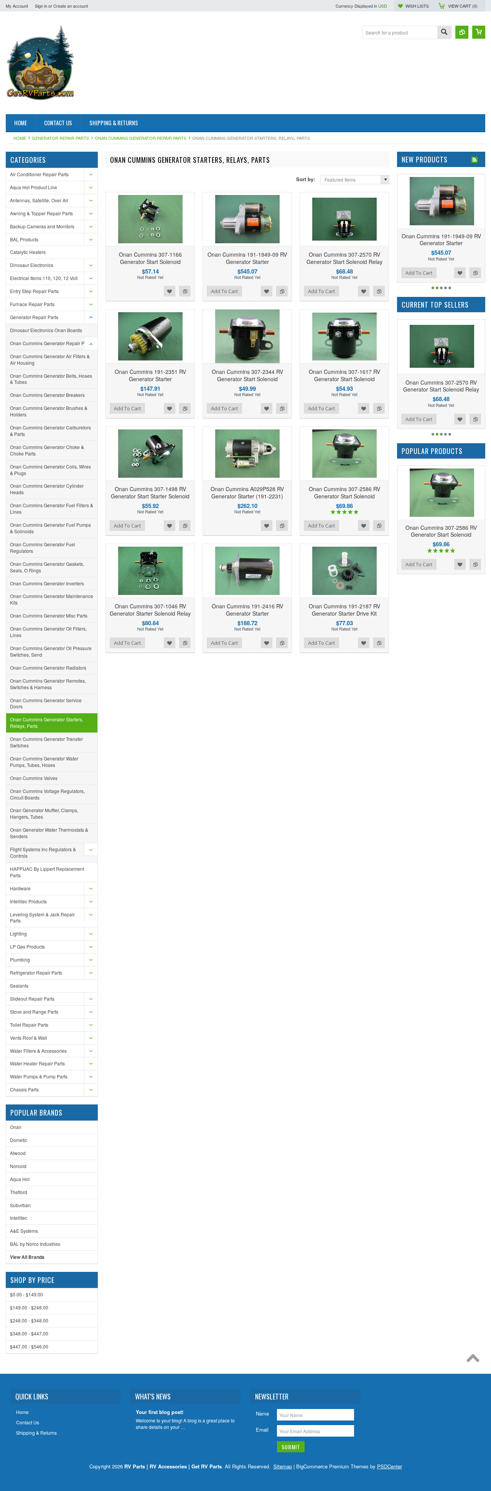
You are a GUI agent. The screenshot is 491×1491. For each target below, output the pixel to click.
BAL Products (24, 239)
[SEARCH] (444, 32)
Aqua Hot (20, 1179)
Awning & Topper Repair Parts (41, 213)
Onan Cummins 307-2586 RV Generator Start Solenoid (344, 492)
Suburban (20, 1205)
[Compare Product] (461, 32)
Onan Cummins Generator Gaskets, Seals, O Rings (47, 566)
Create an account (70, 6)
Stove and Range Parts (34, 1011)
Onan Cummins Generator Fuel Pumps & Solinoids (50, 527)
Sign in (41, 6)
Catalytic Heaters (28, 252)
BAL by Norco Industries (35, 1243)
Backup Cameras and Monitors (42, 226)
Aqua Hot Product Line (33, 187)
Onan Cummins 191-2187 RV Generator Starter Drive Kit (344, 609)
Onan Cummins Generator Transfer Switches (46, 742)
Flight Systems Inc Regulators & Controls (43, 852)
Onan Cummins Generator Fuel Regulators (42, 547)
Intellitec (18, 1217)
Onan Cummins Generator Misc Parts (48, 615)
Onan (15, 1127)
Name (262, 1413)
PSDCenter (389, 1466)
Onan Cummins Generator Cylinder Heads (47, 488)
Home (19, 138)
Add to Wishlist (169, 291)
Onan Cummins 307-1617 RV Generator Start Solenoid (344, 375)
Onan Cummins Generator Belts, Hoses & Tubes (51, 378)
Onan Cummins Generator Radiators (48, 667)
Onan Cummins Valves (34, 778)
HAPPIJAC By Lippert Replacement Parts (47, 871)
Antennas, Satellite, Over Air (39, 200)
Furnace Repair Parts (32, 304)
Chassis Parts (24, 1089)
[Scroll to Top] (474, 1360)
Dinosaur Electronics (31, 265)
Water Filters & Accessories (38, 1050)
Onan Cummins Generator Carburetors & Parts (50, 430)
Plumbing (20, 959)
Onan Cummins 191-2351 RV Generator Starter (150, 375)
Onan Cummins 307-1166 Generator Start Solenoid (150, 258)
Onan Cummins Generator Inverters (47, 583)
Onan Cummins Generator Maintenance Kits (51, 599)
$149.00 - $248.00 (29, 1307)
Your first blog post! (159, 1412)
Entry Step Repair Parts (34, 291)
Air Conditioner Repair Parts (39, 174)
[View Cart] (478, 32)
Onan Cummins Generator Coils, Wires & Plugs (50, 469)
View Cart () (463, 6)
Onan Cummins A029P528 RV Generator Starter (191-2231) (247, 492)
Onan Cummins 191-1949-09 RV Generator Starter (247, 258)
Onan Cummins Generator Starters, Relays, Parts (46, 722)
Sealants (19, 985)
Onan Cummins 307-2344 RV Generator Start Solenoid (247, 375)
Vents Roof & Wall (28, 1037)
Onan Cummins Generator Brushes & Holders (48, 411)
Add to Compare (185, 291)
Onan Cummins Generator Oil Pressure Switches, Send (51, 651)
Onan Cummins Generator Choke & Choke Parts (47, 450)
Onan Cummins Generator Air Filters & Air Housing (50, 359)
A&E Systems (24, 1230)
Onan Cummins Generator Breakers (47, 395)
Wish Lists (417, 6)
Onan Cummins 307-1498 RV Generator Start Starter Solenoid (150, 492)
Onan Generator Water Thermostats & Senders (49, 832)
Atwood (18, 1153)
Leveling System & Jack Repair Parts (42, 917)
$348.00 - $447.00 (29, 1333)
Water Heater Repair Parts (37, 1063)
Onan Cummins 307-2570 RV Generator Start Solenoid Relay (344, 258)
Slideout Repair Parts (32, 998)
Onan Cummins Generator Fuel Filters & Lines (51, 508)
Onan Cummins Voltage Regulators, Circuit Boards (47, 794)
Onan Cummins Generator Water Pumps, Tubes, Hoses (44, 761)
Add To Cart (224, 291)
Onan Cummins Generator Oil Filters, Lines (48, 631)
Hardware (20, 888)
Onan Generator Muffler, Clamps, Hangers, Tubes (44, 813)
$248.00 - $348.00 (29, 1320)
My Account (17, 6)
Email (262, 1429)
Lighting (18, 933)
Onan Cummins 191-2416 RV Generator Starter (247, 609)
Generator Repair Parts (60, 138)
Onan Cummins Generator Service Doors (46, 703)
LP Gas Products (27, 946)
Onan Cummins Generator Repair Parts (140, 138)
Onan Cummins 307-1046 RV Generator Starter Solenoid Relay (150, 609)
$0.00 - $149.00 (26, 1294)
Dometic (18, 1140)
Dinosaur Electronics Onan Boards (46, 330)
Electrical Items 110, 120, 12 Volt (43, 278)
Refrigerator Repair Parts (36, 972)
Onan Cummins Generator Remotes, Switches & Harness (48, 683)
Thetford (18, 1192)
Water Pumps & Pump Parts (39, 1076)
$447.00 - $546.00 (29, 1346)
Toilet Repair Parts (29, 1024)
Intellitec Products (28, 901)
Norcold (18, 1166)
